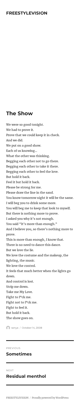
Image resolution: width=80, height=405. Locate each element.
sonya (14, 327)
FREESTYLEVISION (26, 13)
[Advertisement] (40, 68)
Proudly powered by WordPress (50, 397)
